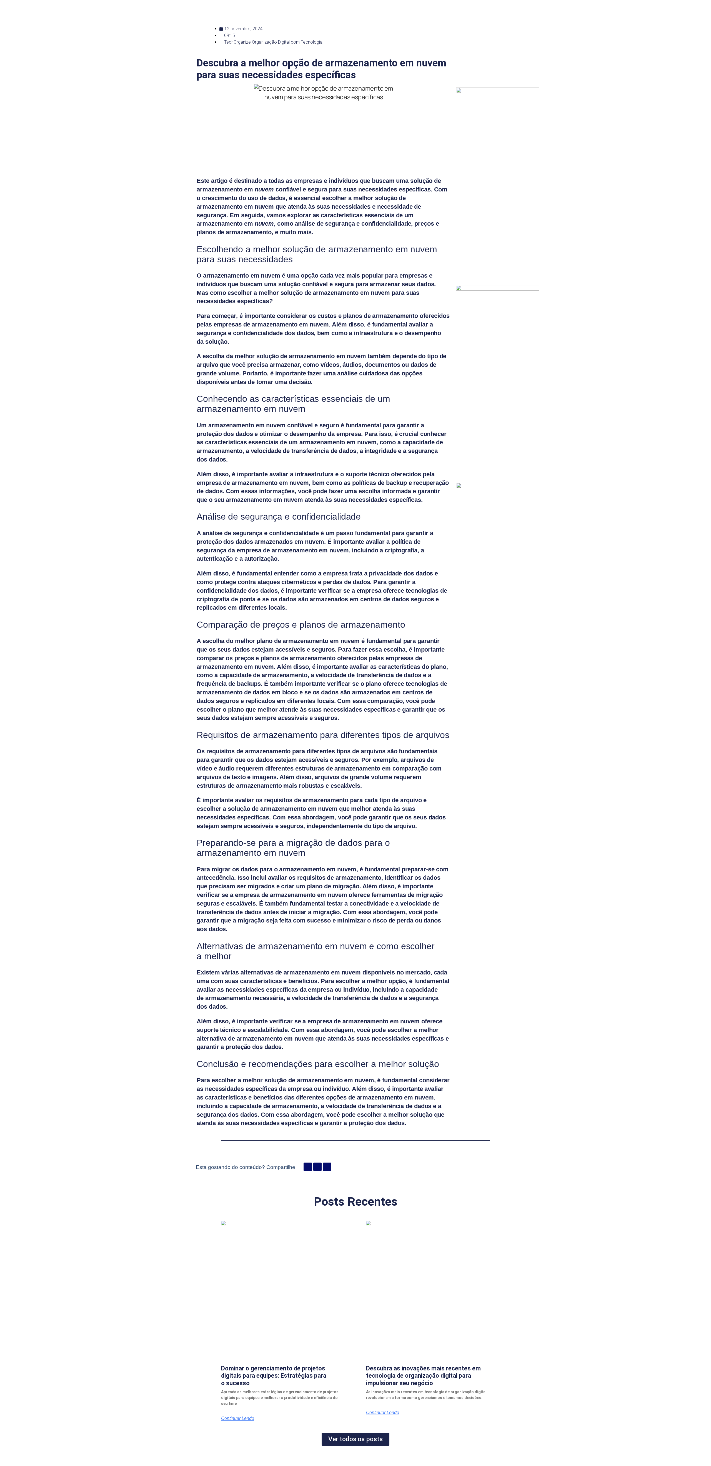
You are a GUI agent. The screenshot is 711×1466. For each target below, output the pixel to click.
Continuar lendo (237, 1418)
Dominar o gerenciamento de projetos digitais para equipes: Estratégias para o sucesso (273, 1376)
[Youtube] (317, 1167)
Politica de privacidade (370, 1458)
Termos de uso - (341, 1458)
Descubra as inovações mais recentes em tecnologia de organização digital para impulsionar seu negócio (423, 1376)
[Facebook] (308, 1167)
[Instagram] (327, 1167)
